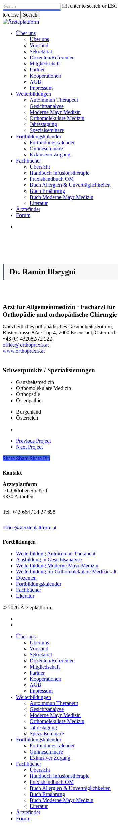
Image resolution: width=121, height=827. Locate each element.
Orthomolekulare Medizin (57, 721)
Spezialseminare (47, 733)
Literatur (25, 596)
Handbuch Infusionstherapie (59, 776)
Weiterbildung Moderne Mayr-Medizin (57, 565)
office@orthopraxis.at (26, 345)
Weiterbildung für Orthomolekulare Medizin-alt (66, 571)
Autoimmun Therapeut (54, 703)
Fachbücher (28, 590)
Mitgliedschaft (45, 667)
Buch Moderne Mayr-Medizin (61, 800)
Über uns (26, 636)
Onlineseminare (46, 752)
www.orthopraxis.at (24, 351)
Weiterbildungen (33, 697)
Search (30, 15)
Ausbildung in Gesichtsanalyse (49, 559)
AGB (35, 685)
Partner (37, 673)
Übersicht (40, 770)
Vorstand (39, 648)
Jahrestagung (43, 727)
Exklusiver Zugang (50, 758)
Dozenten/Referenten (52, 660)
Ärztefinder (28, 812)
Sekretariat (41, 654)
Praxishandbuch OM (52, 782)
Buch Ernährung (47, 794)
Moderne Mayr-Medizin (55, 715)
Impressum (41, 691)
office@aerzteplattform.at (29, 527)
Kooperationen (45, 679)
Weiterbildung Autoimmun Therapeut (55, 553)
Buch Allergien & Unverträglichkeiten (70, 788)
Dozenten (26, 578)
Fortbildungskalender (38, 584)
